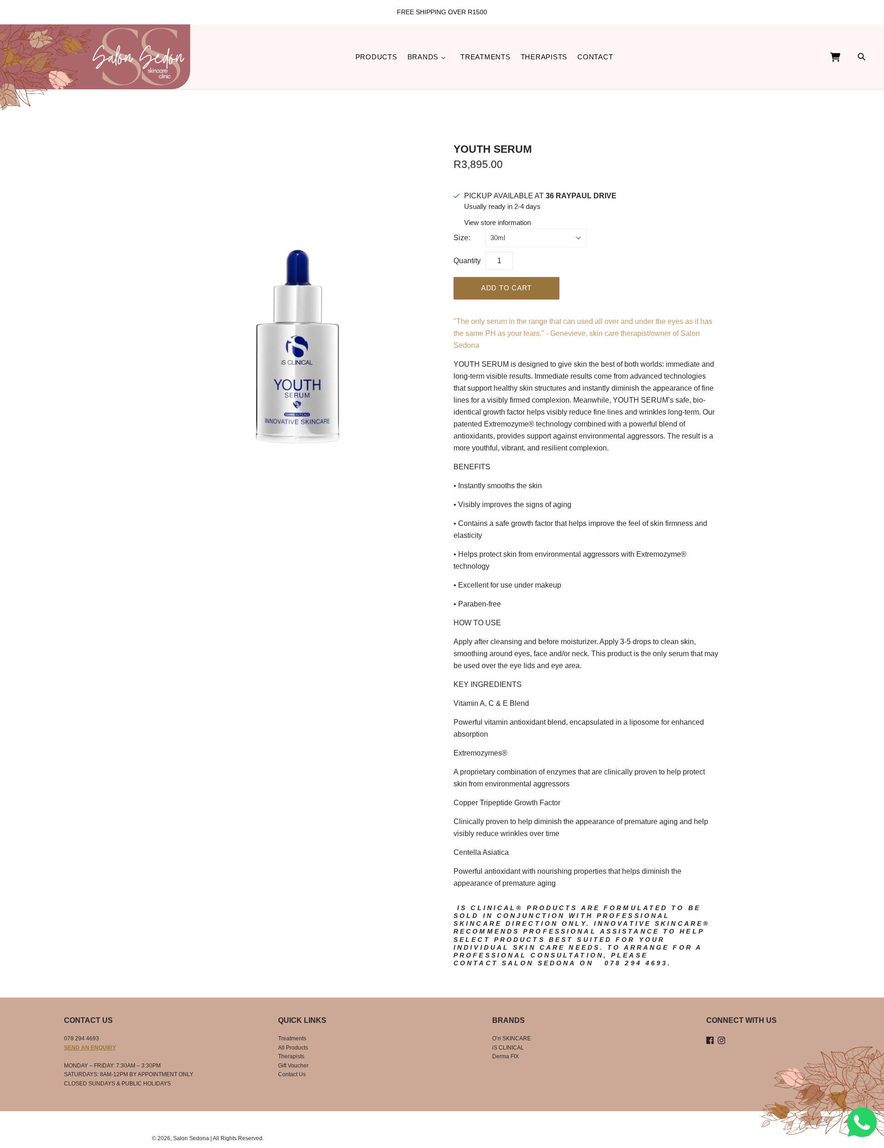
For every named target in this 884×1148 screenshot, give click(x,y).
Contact (595, 57)
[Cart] (850, 57)
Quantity (467, 261)
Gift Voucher (293, 1065)
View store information (497, 222)
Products (376, 57)
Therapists (544, 57)
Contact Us (292, 1074)
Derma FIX (505, 1056)
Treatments (485, 57)
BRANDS (423, 57)
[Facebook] (710, 1041)
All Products (293, 1047)
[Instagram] (721, 1041)
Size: (462, 238)
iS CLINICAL (508, 1047)
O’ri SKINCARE (511, 1038)
